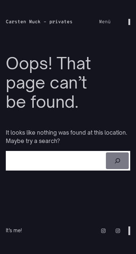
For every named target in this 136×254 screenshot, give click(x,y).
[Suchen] (117, 160)
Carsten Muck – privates (39, 22)
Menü (105, 22)
